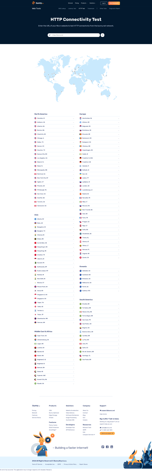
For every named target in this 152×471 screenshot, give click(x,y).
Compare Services (88, 434)
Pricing (77, 3)
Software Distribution (72, 415)
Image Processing (71, 417)
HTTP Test (82, 8)
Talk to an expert (106, 433)
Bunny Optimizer (54, 413)
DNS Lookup (62, 8)
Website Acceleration (72, 410)
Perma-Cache (53, 425)
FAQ (84, 432)
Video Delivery (70, 413)
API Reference (70, 430)
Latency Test (72, 8)
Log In (104, 3)
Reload (48, 470)
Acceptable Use (49, 464)
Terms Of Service (37, 464)
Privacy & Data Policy (70, 464)
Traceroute (91, 8)
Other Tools (103, 8)
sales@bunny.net (106, 427)
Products (83, 3)
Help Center (103, 414)
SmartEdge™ (52, 430)
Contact (85, 413)
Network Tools (87, 427)
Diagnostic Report (114, 8)
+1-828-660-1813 (106, 430)
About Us (85, 410)
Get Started (113, 3)
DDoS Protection (54, 427)
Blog (84, 415)
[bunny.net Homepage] (38, 3)
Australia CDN (70, 420)
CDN (50, 410)
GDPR (84, 430)
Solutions (92, 3)
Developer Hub (70, 427)
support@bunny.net (108, 410)
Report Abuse (83, 464)
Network (70, 3)
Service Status (36, 417)
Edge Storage (53, 415)
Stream (51, 417)
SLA (84, 417)
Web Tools (36, 8)
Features (34, 415)
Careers (85, 420)
